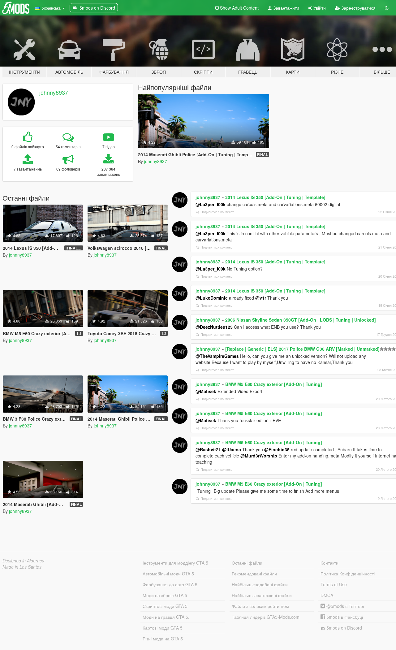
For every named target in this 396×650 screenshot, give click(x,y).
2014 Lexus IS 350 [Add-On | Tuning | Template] (275, 197)
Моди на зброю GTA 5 (165, 595)
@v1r (260, 298)
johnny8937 (53, 92)
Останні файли (247, 563)
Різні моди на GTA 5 (163, 638)
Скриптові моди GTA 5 (165, 606)
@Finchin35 (277, 449)
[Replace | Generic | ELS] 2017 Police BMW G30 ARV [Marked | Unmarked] (302, 349)
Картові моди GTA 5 (163, 628)
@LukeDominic (212, 298)
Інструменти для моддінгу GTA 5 (175, 563)
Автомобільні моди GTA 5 (168, 573)
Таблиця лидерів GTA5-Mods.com (265, 617)
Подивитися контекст (217, 211)
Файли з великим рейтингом (260, 606)
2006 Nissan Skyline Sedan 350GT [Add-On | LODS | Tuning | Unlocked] (300, 320)
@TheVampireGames (217, 356)
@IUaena (231, 449)
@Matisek (206, 391)
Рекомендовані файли (254, 573)
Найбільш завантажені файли (262, 595)
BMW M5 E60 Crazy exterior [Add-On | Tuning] (273, 384)
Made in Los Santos (21, 567)
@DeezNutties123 (214, 327)
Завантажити (285, 8)
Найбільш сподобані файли (260, 584)
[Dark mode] (386, 7)
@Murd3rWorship (258, 456)
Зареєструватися (358, 8)
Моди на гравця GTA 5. (166, 617)
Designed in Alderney (23, 560)
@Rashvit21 (208, 449)
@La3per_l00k (211, 204)
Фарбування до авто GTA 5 (170, 584)
